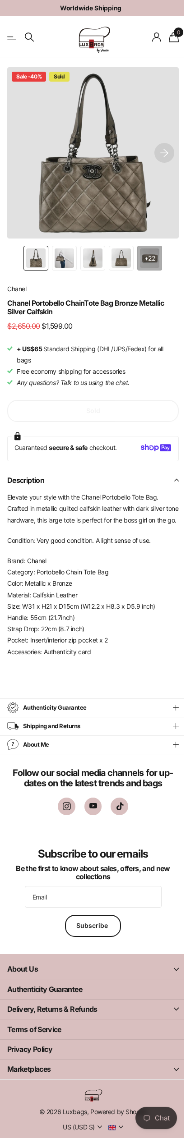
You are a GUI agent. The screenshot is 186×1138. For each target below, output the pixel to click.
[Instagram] (63, 817)
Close (89, 980)
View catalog (12, 37)
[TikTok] (116, 817)
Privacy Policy (29, 1060)
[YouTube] (89, 817)
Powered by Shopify (115, 1123)
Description (25, 480)
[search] (29, 37)
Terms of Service (34, 1040)
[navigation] (35, 258)
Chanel (16, 289)
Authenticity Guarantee (44, 1000)
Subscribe (90, 937)
